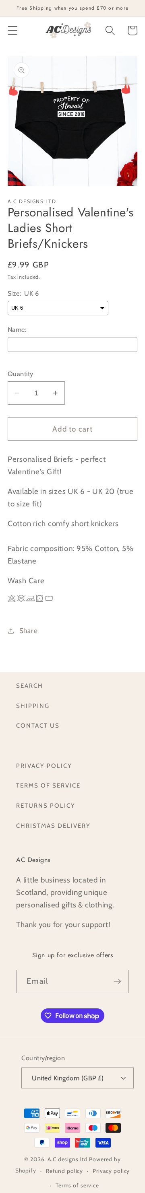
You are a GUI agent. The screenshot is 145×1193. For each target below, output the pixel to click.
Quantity (20, 374)
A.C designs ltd (67, 1159)
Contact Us (38, 725)
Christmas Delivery (53, 825)
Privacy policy (111, 1171)
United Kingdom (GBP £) (68, 1078)
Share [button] (28, 630)
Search (29, 685)
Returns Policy (45, 805)
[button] (13, 30)
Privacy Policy (44, 765)
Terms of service (77, 1185)
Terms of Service (48, 785)
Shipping (33, 706)
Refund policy (64, 1171)
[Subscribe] (117, 981)
